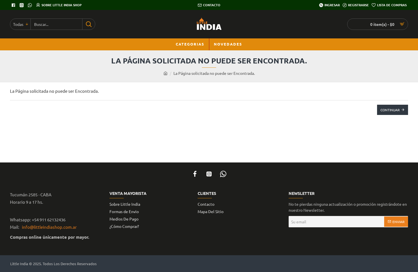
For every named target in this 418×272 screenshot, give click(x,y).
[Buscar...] (88, 24)
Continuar (390, 110)
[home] (165, 73)
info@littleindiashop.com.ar (48, 227)
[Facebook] (14, 5)
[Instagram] (209, 174)
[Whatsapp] (30, 5)
